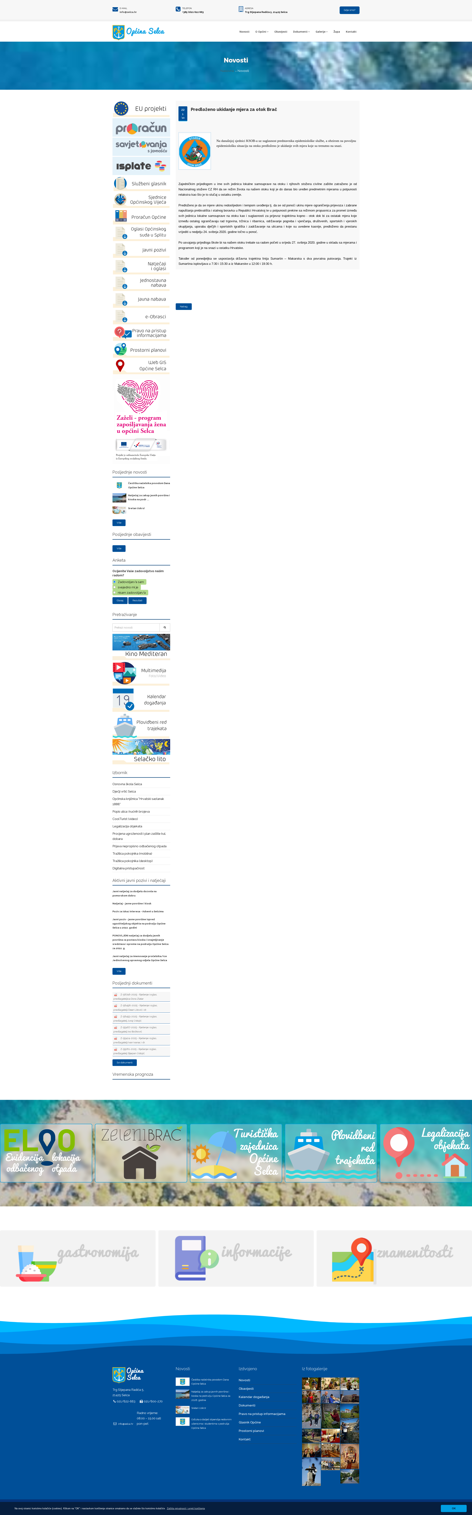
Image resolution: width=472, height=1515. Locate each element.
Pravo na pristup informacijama (262, 1414)
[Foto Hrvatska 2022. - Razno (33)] (311, 1415)
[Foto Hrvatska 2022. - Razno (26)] (330, 1450)
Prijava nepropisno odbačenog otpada (139, 846)
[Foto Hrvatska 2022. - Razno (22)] (349, 1476)
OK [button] (454, 1508)
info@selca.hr (128, 12)
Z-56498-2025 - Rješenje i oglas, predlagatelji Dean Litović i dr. (135, 1007)
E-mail (123, 8)
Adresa (249, 8)
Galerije (320, 31)
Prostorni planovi (251, 1431)
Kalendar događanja (254, 1397)
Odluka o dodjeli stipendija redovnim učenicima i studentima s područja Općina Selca (211, 1423)
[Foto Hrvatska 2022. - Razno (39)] (311, 1383)
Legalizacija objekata (127, 826)
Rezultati (137, 600)
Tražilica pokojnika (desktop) (132, 861)
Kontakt (351, 31)
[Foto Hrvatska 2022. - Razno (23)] (330, 1463)
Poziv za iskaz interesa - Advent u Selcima (138, 911)
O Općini (260, 31)
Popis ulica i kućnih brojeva (131, 811)
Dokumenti (300, 31)
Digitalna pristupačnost (128, 868)
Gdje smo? (349, 10)
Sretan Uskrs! (136, 508)
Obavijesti (280, 31)
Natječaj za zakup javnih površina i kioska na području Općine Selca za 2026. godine (210, 1395)
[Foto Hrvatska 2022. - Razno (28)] (330, 1435)
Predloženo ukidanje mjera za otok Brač (234, 109)
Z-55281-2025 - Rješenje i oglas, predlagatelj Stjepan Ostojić (135, 1051)
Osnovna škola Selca (127, 784)
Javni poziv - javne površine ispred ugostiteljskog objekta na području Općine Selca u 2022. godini (139, 923)
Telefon (187, 8)
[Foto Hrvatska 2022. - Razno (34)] (349, 1397)
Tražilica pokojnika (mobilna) (132, 853)
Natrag (184, 306)
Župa (337, 31)
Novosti (244, 31)
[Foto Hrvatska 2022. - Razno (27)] (311, 1450)
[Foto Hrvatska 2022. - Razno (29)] (311, 1435)
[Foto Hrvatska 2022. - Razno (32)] (330, 1415)
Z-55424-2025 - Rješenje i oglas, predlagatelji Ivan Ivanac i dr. (135, 1040)
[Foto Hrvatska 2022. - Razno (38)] (330, 1383)
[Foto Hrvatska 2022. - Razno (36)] (311, 1396)
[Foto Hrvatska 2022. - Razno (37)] (349, 1383)
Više (119, 522)
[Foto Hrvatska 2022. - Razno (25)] (349, 1456)
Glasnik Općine (250, 1422)
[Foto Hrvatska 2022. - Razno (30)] (349, 1430)
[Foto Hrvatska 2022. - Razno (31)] (349, 1411)
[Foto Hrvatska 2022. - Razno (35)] (330, 1396)
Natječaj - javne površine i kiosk (131, 903)
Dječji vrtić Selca (124, 791)
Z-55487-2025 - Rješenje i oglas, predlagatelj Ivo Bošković (135, 1029)
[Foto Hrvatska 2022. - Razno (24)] (311, 1471)
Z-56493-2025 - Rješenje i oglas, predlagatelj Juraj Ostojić (135, 1018)
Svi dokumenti (125, 1062)
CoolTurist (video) (125, 819)
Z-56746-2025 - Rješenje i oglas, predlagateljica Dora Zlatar (135, 996)
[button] (185, 1508)
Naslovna (227, 71)
